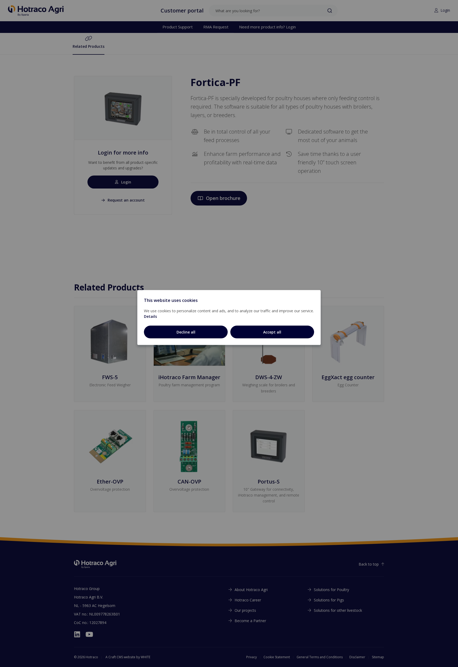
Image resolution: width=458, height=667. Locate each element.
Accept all (272, 332)
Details (150, 316)
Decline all (186, 332)
